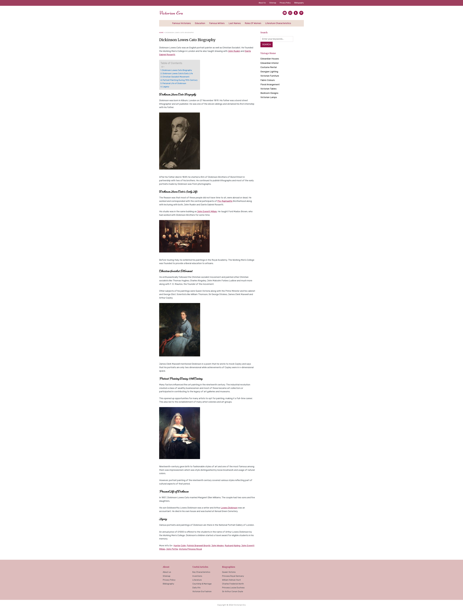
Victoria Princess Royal (190, 549)
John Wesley (217, 545)
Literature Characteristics (278, 23)
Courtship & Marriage (201, 584)
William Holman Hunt (231, 580)
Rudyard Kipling (232, 545)
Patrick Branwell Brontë (198, 545)
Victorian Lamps (268, 97)
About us (262, 3)
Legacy (166, 86)
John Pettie (172, 549)
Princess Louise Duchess (233, 587)
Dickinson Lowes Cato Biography (177, 70)
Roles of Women (253, 23)
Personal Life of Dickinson (174, 83)
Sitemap (272, 3)
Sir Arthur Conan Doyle (232, 591)
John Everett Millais (207, 211)
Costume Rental (268, 67)
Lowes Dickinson (229, 507)
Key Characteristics (201, 572)
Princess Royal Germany (233, 576)
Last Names (235, 23)
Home (161, 32)
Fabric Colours (267, 80)
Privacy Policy (285, 3)
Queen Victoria (228, 572)
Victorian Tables (268, 88)
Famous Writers (217, 23)
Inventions (197, 576)
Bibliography (299, 3)
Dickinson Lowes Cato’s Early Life (178, 73)
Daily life (196, 587)
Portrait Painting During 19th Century (180, 80)
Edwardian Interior (269, 63)
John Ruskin (234, 51)
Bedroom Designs (269, 93)
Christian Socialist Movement (175, 77)
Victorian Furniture (269, 76)
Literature (197, 580)
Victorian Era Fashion (202, 591)
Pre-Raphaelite (224, 201)
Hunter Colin (180, 545)
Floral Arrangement (270, 84)
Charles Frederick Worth (233, 584)
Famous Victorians (181, 23)
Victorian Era (171, 13)
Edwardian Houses (269, 58)
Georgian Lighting (269, 71)
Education (200, 23)
